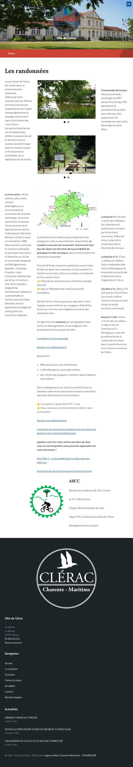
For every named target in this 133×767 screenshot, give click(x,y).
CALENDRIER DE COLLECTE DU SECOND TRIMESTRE (34, 741)
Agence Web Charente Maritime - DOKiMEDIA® (70, 755)
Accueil (8, 663)
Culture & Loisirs (13, 680)
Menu (11, 53)
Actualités (10, 686)
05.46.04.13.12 (12, 638)
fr (128, 4)
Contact (9, 691)
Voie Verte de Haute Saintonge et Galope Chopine (64, 471)
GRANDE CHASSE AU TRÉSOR (21, 717)
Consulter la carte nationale (52, 338)
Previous (42, 99)
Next (90, 99)
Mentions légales (13, 697)
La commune (11, 668)
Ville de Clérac (67, 38)
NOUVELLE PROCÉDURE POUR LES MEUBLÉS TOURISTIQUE (38, 729)
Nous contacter (13, 642)
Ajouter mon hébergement (52, 347)
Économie (10, 674)
